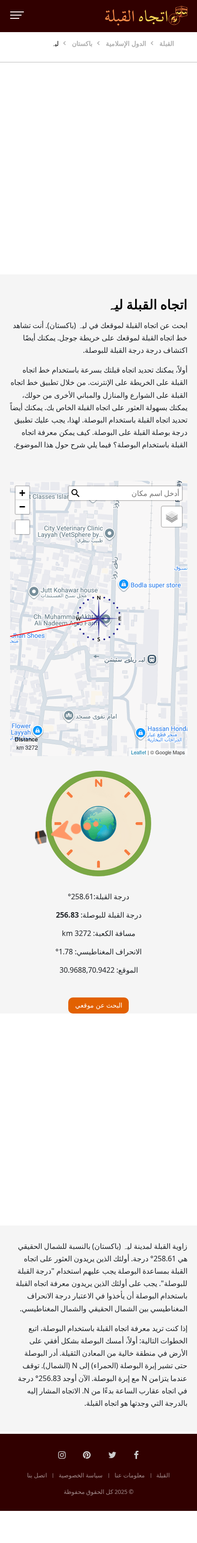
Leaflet (138, 752)
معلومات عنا (130, 1475)
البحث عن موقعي (98, 1005)
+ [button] (22, 493)
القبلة (163, 1475)
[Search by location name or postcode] (75, 493)
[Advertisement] (98, 168)
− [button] (22, 506)
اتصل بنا (37, 1475)
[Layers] (172, 517)
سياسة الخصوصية (81, 1475)
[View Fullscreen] (22, 527)
